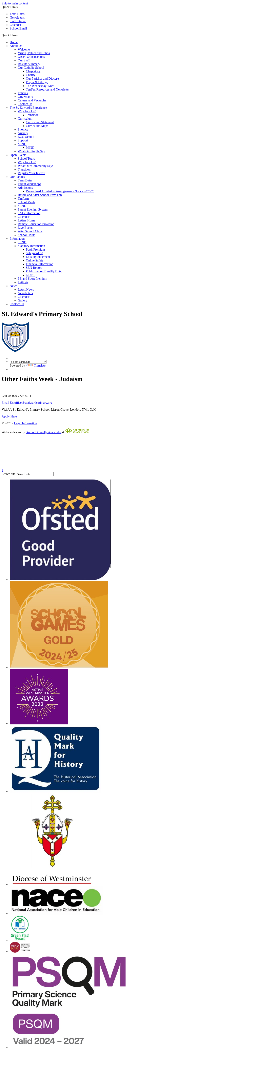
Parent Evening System (32, 209)
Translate (39, 365)
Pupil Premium (35, 249)
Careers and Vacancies (32, 100)
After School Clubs (30, 231)
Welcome (24, 49)
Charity (30, 75)
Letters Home (26, 220)
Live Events (25, 227)
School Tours (26, 158)
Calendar (15, 24)
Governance (25, 96)
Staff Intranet (18, 21)
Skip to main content (15, 3)
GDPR (30, 275)
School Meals (26, 202)
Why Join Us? (27, 111)
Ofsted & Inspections (31, 56)
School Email (18, 28)
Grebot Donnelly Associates (43, 432)
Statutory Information (31, 246)
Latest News (26, 289)
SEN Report (34, 267)
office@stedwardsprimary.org (27, 402)
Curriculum (25, 118)
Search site (8, 474)
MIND (22, 144)
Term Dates (17, 14)
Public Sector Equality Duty (44, 271)
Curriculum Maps (37, 126)
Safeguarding (34, 253)
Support (23, 140)
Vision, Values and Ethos (34, 53)
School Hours (26, 235)
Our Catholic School (31, 67)
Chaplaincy (33, 71)
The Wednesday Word (40, 85)
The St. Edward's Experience (28, 107)
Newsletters (17, 17)
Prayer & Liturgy (37, 82)
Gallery (22, 300)
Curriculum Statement (40, 122)
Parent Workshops (29, 184)
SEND (22, 206)
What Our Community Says (35, 166)
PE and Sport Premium (32, 278)
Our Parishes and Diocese (42, 78)
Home (14, 42)
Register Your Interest (31, 173)
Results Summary (29, 64)
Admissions (25, 187)
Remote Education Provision (36, 224)
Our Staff (24, 60)
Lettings (23, 282)
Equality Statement (38, 256)
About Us (16, 45)
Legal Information (25, 423)
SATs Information (29, 213)
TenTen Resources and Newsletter (48, 89)
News (13, 286)
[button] (19, 35)
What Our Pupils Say (31, 151)
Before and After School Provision (40, 195)
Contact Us (25, 104)
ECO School (26, 136)
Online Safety (34, 260)
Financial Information (39, 264)
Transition (32, 115)
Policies (23, 93)
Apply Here (9, 416)
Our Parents (17, 176)
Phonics (23, 129)
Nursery (23, 133)
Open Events (18, 155)
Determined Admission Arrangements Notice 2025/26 (60, 191)
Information (17, 238)
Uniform (23, 198)
